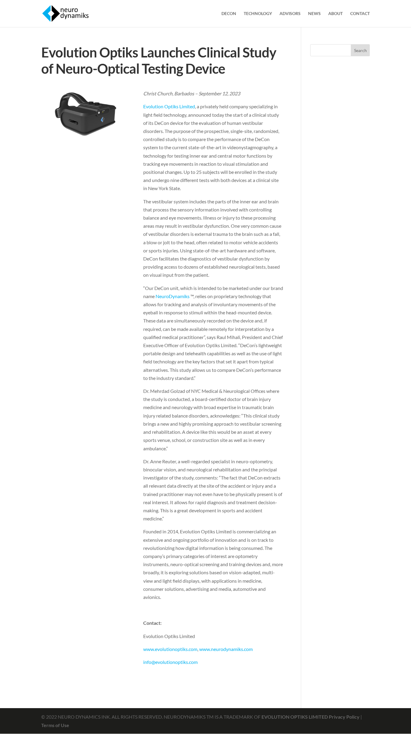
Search (360, 50)
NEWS (314, 13)
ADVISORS (290, 13)
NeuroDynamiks (173, 296)
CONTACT (360, 13)
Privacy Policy (344, 717)
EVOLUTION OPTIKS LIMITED (295, 717)
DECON (228, 13)
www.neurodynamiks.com (226, 649)
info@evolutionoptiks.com (170, 662)
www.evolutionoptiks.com (170, 649)
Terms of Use (55, 725)
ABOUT (335, 13)
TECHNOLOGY (258, 13)
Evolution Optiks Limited (169, 106)
